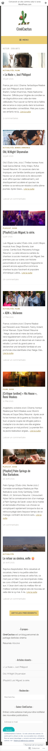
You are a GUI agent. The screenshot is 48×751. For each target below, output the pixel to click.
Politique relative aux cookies (24, 740)
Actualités (8, 70)
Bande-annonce (22, 147)
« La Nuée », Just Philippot (17, 74)
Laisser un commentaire (14, 199)
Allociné (16, 643)
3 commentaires (10, 118)
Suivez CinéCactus (24, 706)
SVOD (14, 228)
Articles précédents (24, 613)
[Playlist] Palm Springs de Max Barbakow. (16, 473)
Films (17, 70)
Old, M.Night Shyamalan (15, 152)
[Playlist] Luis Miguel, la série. (19, 232)
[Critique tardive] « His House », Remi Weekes (20, 395)
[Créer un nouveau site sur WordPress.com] (24, 3)
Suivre (9, 730)
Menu (26, 40)
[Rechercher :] (24, 697)
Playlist (7, 228)
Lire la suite (25, 112)
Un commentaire (11, 279)
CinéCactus (24, 29)
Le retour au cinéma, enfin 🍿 (19, 558)
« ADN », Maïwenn (12, 313)
